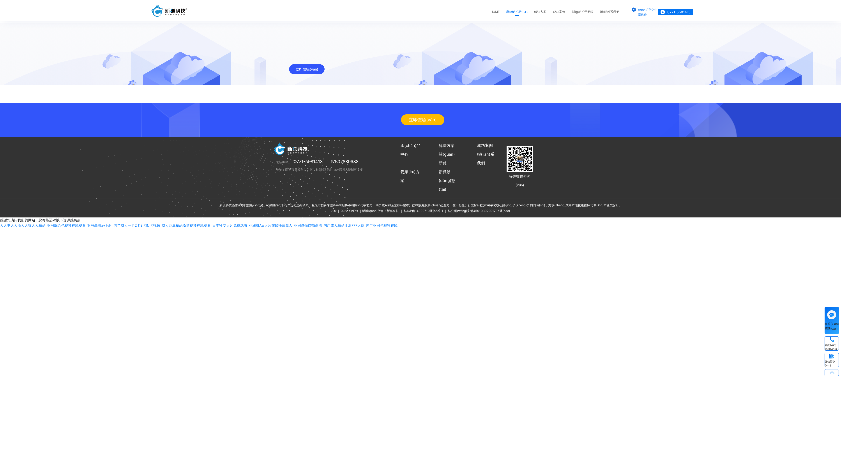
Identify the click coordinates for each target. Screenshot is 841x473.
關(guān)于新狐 (583, 12)
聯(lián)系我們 (609, 12)
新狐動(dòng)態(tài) (447, 180)
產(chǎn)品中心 (517, 12)
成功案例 (559, 12)
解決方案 (540, 12)
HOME (495, 12)
